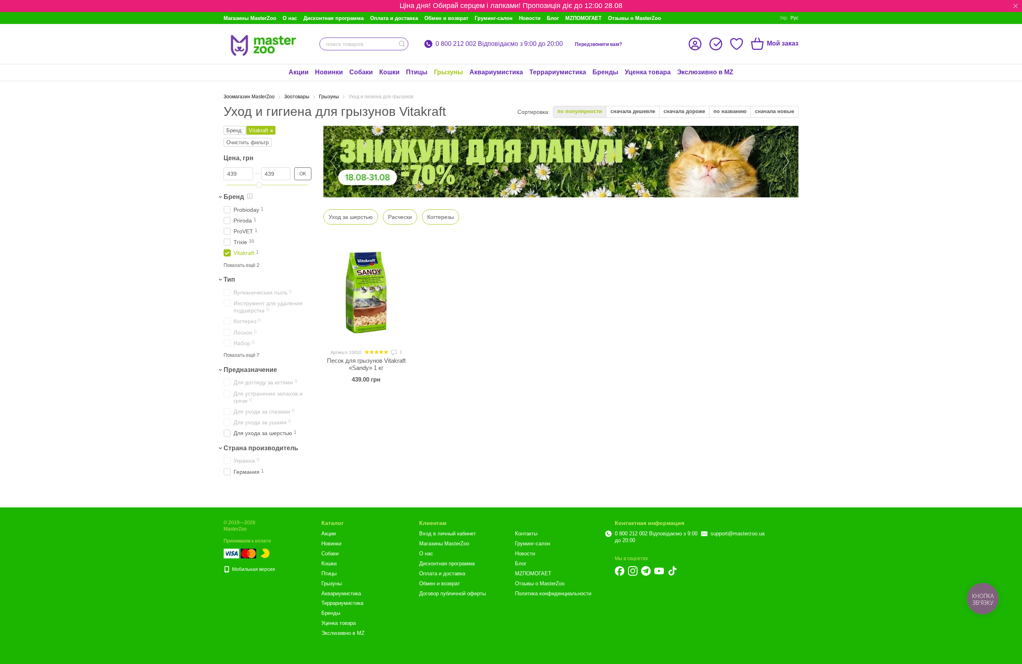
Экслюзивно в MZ (705, 72)
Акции (299, 72)
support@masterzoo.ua (738, 534)
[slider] (259, 185)
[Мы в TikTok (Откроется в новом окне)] (672, 571)
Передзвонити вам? (598, 44)
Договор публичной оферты (452, 593)
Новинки (329, 72)
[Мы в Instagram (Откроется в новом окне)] (633, 571)
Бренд (234, 196)
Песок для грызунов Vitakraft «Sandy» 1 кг (366, 364)
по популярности (579, 111)
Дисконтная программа (333, 18)
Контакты (526, 534)
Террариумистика (557, 72)
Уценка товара (648, 72)
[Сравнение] (715, 44)
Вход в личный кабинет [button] (447, 534)
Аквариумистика (496, 72)
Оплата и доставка (394, 18)
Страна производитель (261, 448)
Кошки (389, 72)
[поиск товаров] (402, 44)
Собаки (361, 72)
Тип (229, 279)
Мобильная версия (253, 569)
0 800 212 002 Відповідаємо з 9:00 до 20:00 (499, 44)
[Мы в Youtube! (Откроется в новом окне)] (659, 571)
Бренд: (234, 130)
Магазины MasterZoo (250, 18)
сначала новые (774, 111)
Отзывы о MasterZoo (634, 18)
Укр (783, 18)
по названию (730, 111)
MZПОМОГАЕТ (583, 18)
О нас (290, 18)
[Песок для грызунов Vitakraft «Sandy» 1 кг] (366, 292)
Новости (530, 18)
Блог (553, 18)
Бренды (605, 72)
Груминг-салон (494, 18)
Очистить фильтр (247, 142)
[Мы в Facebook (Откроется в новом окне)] (619, 571)
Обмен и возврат (446, 18)
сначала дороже (684, 111)
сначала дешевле (632, 111)
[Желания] (736, 44)
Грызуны (448, 72)
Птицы (417, 72)
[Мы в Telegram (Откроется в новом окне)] (646, 571)
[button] (1015, 6)
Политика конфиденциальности (553, 593)
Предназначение (250, 369)
